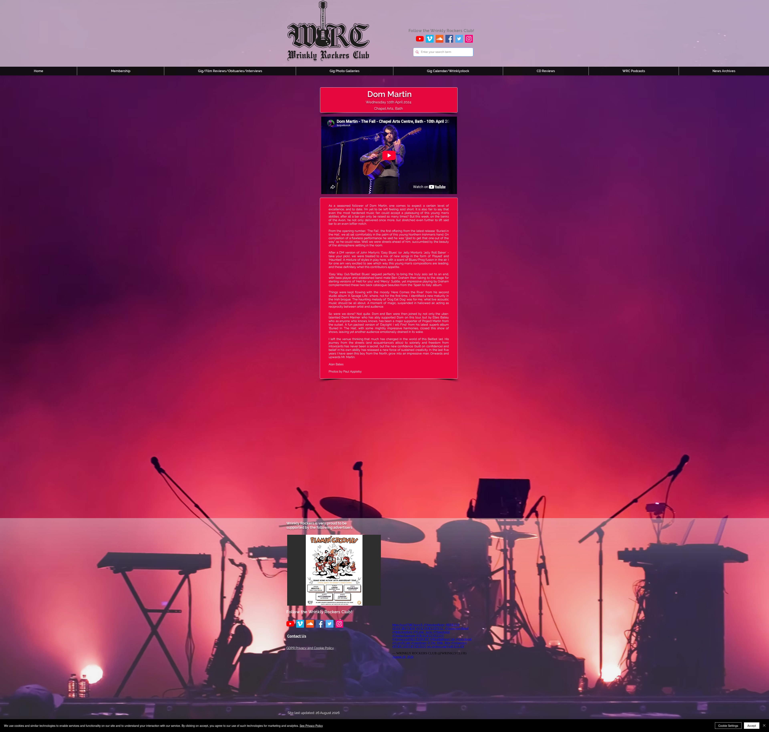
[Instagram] (469, 39)
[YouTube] (420, 39)
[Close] (764, 725)
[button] (334, 570)
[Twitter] (459, 39)
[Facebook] (449, 39)
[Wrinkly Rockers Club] (430, 39)
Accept (751, 726)
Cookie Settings (728, 726)
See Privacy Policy (311, 726)
